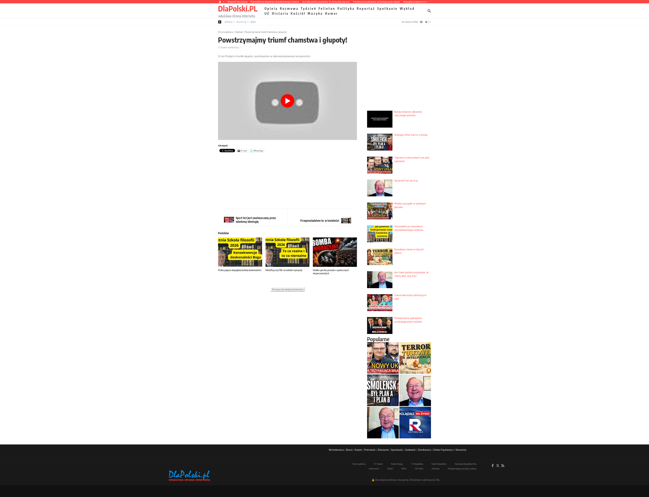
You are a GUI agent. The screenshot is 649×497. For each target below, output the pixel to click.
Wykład (407, 8)
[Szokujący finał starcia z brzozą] (383, 390)
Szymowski (397, 449)
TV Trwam (378, 464)
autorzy (242, 21)
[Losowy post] (421, 22)
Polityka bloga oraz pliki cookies (462, 468)
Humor (331, 13)
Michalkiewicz (336, 449)
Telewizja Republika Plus (466, 464)
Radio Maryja (397, 464)
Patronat (435, 468)
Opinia (271, 8)
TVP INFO (419, 468)
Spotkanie (387, 8)
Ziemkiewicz (424, 449)
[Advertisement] (287, 181)
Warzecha (460, 449)
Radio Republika (438, 464)
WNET (390, 468)
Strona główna (225, 32)
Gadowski (410, 449)
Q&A (253, 21)
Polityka (346, 8)
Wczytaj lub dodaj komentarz (287, 289)
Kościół (298, 13)
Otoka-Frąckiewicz (443, 449)
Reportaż (366, 8)
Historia (280, 13)
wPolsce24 (374, 468)
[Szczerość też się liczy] (415, 390)
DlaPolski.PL (237, 8)
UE (267, 13)
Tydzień (309, 8)
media (229, 21)
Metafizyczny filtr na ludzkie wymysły (284, 270)
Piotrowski (369, 449)
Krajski (358, 449)
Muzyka (315, 13)
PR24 (403, 468)
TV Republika (417, 464)
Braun (349, 449)
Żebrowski (383, 449)
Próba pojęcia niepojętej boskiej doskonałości (239, 270)
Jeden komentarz (230, 47)
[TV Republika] (415, 422)
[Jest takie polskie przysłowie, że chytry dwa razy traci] (383, 422)
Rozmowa (289, 8)
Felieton (327, 8)
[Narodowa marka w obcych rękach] (415, 358)
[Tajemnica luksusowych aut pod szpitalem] (383, 358)
